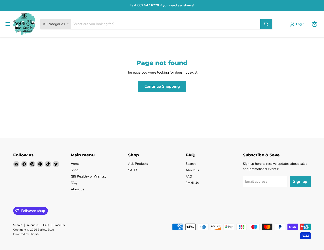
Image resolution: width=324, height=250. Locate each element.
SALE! (132, 170)
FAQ (74, 183)
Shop (74, 170)
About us (77, 189)
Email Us (192, 183)
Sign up (300, 181)
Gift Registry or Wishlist (88, 176)
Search (191, 163)
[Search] (266, 24)
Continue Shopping (162, 86)
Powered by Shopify (26, 234)
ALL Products (138, 163)
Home (75, 163)
